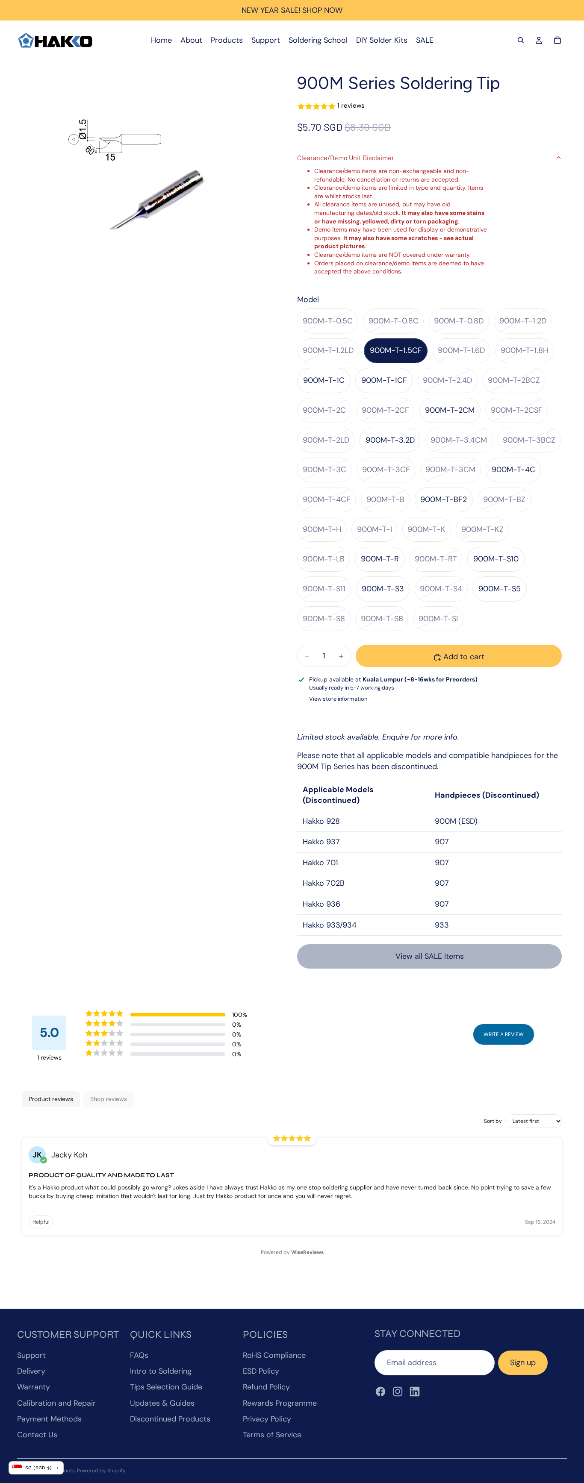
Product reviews (51, 1099)
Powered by (292, 1252)
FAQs (139, 1355)
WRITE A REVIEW (504, 1034)
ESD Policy (261, 1371)
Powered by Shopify (101, 1470)
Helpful (41, 1222)
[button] (429, 106)
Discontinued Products (170, 1419)
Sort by (493, 1121)
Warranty (33, 1387)
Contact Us (37, 1435)
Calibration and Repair (56, 1403)
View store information (338, 698)
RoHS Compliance (274, 1355)
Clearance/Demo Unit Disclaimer (345, 157)
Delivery (31, 1371)
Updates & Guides (162, 1403)
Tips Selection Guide (166, 1387)
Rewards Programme (280, 1403)
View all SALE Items (429, 956)
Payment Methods (49, 1419)
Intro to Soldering (161, 1371)
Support (31, 1355)
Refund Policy (266, 1387)
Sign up (523, 1362)
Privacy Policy (267, 1419)
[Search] (520, 40)
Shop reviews (108, 1099)
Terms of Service (272, 1435)
